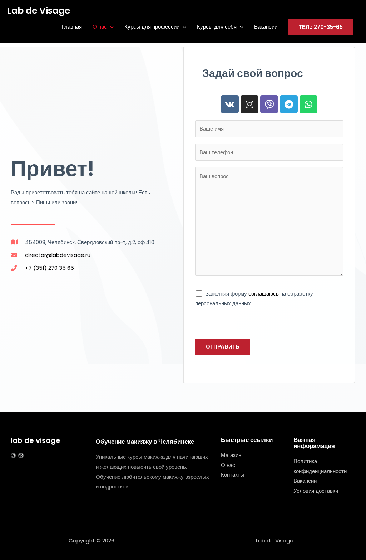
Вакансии (265, 26)
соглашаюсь (263, 293)
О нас (100, 26)
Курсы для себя (217, 26)
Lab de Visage (38, 10)
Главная (72, 26)
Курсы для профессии (151, 26)
